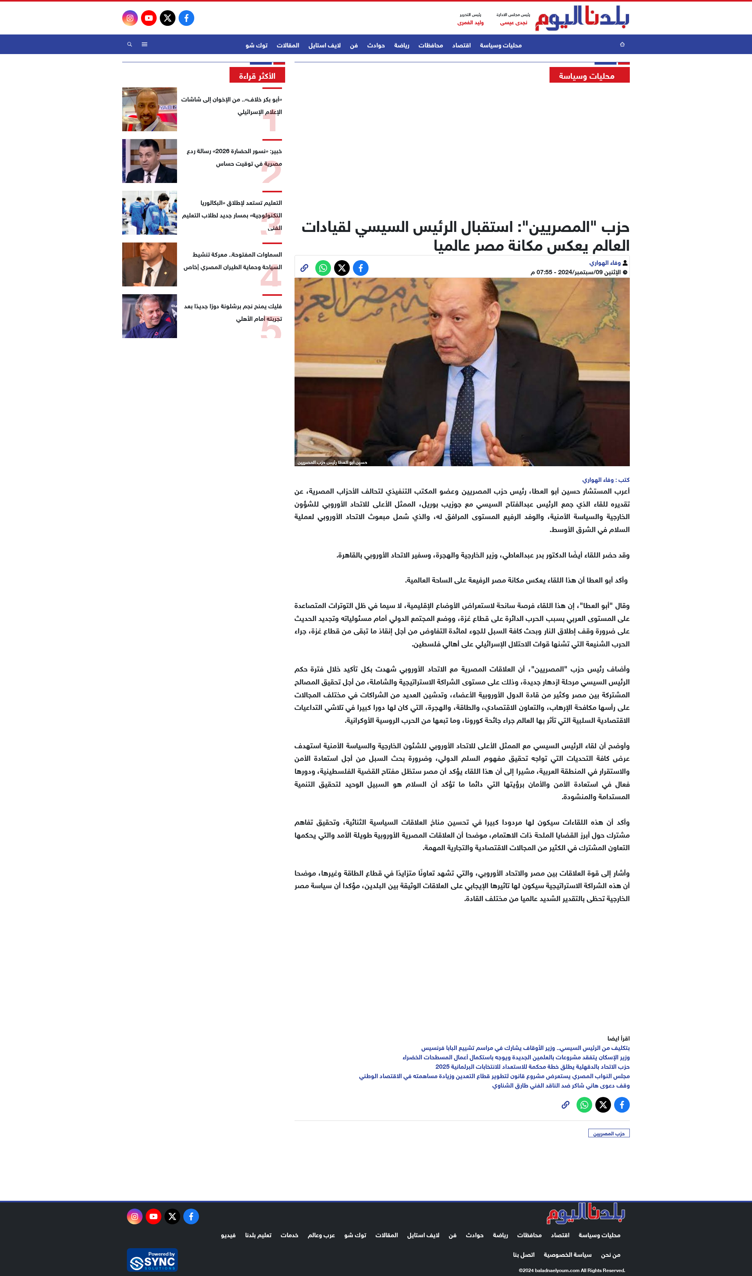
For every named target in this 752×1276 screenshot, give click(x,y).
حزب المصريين (609, 1133)
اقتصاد (461, 44)
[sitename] (586, 1213)
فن (354, 44)
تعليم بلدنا (258, 1234)
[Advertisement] (462, 147)
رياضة (401, 44)
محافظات (431, 44)
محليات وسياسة (501, 44)
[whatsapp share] (323, 268)
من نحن (610, 1253)
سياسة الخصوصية (568, 1253)
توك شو (257, 44)
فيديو (228, 1234)
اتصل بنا (524, 1253)
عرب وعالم (321, 1234)
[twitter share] (342, 268)
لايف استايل (325, 44)
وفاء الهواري (605, 261)
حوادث (376, 44)
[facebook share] (361, 268)
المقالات (288, 44)
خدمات (289, 1234)
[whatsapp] (304, 268)
